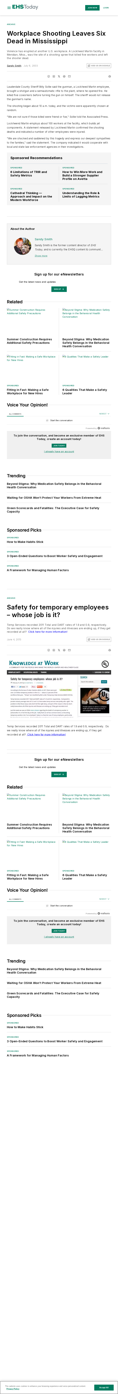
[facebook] (48, 76)
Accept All (104, 1387)
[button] (9, 8)
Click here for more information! (47, 631)
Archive (11, 24)
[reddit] (64, 76)
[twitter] (59, 76)
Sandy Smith (14, 65)
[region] (59, 421)
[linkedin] (53, 76)
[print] (109, 76)
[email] (69, 76)
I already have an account (59, 451)
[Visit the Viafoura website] (103, 428)
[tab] (15, 413)
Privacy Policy (12, 1389)
